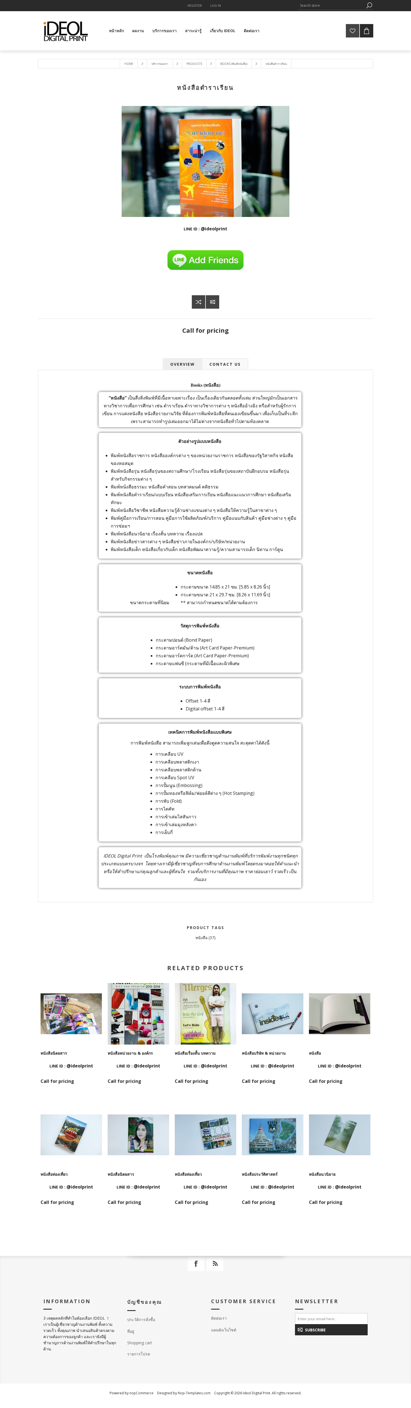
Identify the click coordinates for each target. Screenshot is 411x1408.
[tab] (182, 364)
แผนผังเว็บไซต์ (223, 1330)
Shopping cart (139, 1342)
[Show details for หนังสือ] (339, 1014)
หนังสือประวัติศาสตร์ (260, 1174)
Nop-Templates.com (194, 1393)
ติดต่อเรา (219, 1318)
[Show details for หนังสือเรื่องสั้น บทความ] (205, 1014)
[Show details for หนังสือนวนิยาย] (339, 1135)
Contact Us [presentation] (225, 364)
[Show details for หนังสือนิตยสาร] (71, 1014)
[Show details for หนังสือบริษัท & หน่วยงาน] (272, 1014)
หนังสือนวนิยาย (322, 1174)
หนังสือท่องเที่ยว (54, 1174)
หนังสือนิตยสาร (54, 1053)
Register (195, 5)
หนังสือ (201, 937)
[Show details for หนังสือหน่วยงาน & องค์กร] (138, 1014)
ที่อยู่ (130, 1331)
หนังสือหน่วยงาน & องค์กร (130, 1053)
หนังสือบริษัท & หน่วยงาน (264, 1053)
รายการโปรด (138, 1354)
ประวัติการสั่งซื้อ (141, 1319)
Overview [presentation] (182, 364)
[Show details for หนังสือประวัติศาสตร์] (272, 1135)
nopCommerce (141, 1393)
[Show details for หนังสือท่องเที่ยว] (71, 1135)
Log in (215, 5)
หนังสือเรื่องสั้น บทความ (195, 1053)
